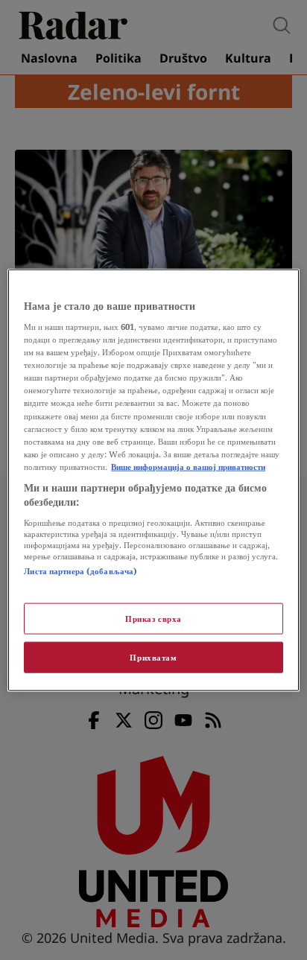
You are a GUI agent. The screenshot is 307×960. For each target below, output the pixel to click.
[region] (153, 480)
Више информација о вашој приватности (188, 465)
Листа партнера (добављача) (80, 570)
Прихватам (153, 657)
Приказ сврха (153, 618)
